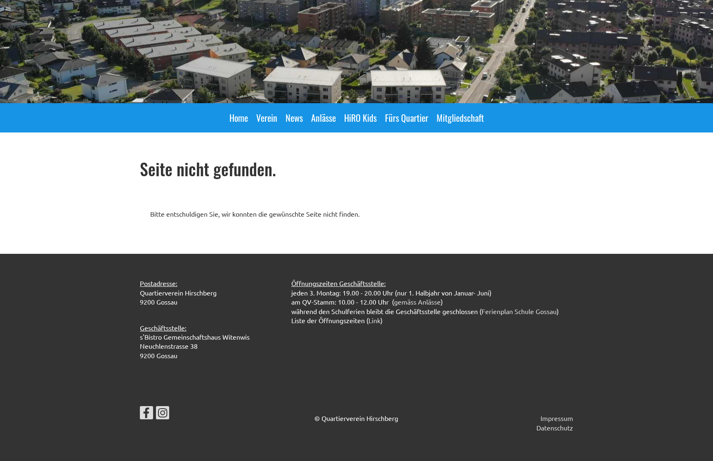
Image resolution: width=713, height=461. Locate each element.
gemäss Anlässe (417, 302)
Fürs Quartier (406, 117)
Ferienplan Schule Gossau (519, 311)
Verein (266, 117)
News (294, 117)
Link (374, 320)
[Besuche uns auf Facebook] (146, 414)
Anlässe (323, 117)
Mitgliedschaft (460, 117)
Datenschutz (554, 427)
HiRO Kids (360, 117)
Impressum (557, 418)
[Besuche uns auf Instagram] (162, 414)
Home (238, 117)
